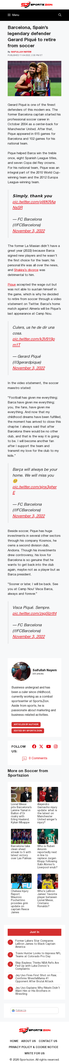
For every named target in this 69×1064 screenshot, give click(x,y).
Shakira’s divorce (26, 270)
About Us (28, 1041)
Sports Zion (28, 731)
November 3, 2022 (28, 231)
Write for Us (35, 1053)
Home (14, 1041)
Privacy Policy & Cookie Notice (33, 1047)
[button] (60, 15)
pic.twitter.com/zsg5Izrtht (34, 613)
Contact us (48, 1041)
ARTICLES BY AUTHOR (26, 724)
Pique (12, 284)
